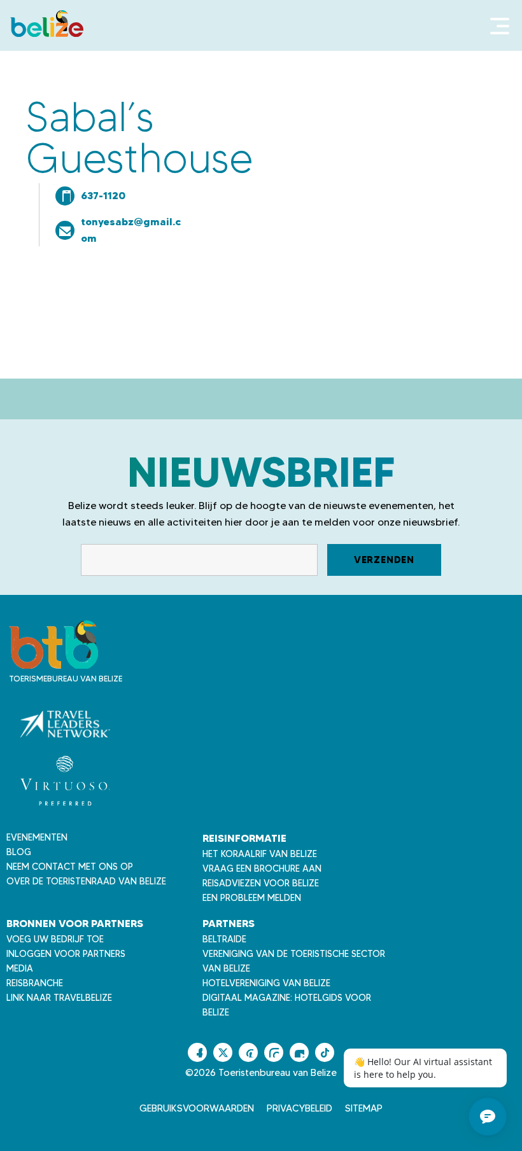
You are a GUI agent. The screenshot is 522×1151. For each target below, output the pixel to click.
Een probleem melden (251, 897)
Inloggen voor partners (65, 953)
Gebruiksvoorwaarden (196, 1108)
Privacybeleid (299, 1108)
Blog (18, 852)
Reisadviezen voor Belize (260, 883)
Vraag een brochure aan (261, 868)
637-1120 (103, 195)
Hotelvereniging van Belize (266, 983)
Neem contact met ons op (69, 866)
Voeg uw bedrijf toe (55, 939)
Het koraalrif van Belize (259, 854)
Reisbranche (34, 983)
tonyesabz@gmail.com (131, 229)
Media (19, 968)
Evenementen (36, 837)
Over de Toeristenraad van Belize (86, 881)
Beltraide (224, 939)
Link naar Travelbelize (59, 997)
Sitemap (364, 1108)
